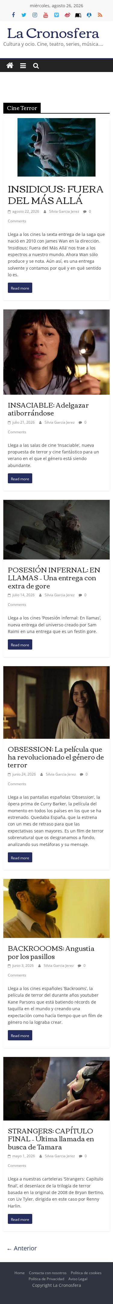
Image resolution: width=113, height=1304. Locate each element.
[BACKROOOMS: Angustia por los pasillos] (56, 883)
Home (19, 1272)
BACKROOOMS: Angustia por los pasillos (51, 952)
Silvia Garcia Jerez (64, 211)
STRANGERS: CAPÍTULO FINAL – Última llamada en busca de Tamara (51, 1138)
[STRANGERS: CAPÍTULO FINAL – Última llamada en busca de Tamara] (56, 1062)
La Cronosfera (53, 32)
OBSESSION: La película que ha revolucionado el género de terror (56, 757)
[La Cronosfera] (10, 65)
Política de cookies (86, 1272)
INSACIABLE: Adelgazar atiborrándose (48, 408)
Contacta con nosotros (48, 1272)
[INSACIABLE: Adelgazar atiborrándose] (56, 314)
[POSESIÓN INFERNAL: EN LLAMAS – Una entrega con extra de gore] (56, 504)
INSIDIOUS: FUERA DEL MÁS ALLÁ (56, 193)
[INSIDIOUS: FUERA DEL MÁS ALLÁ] (56, 123)
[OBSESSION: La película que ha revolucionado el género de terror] (56, 671)
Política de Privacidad (46, 1278)
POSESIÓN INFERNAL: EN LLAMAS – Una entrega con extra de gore (54, 577)
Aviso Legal (77, 1278)
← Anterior (21, 1248)
